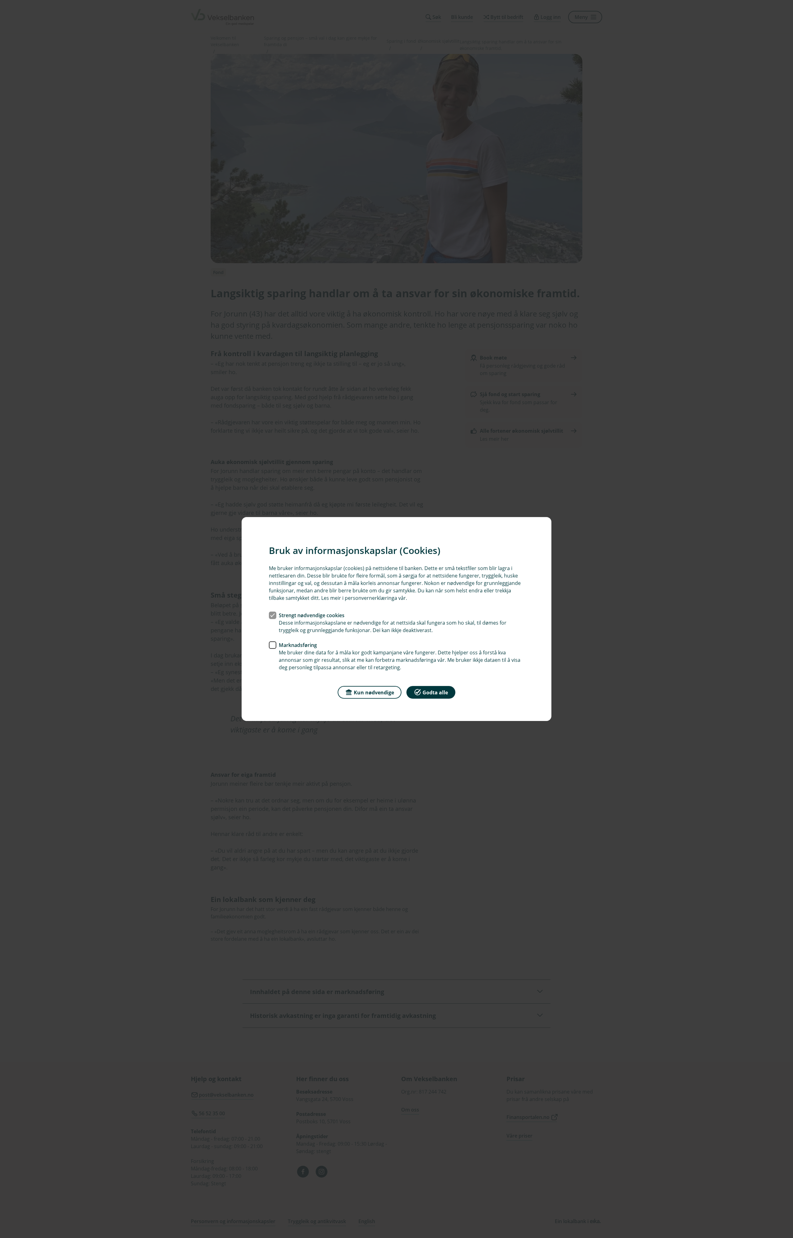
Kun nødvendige (374, 692)
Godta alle (435, 692)
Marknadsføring (298, 645)
